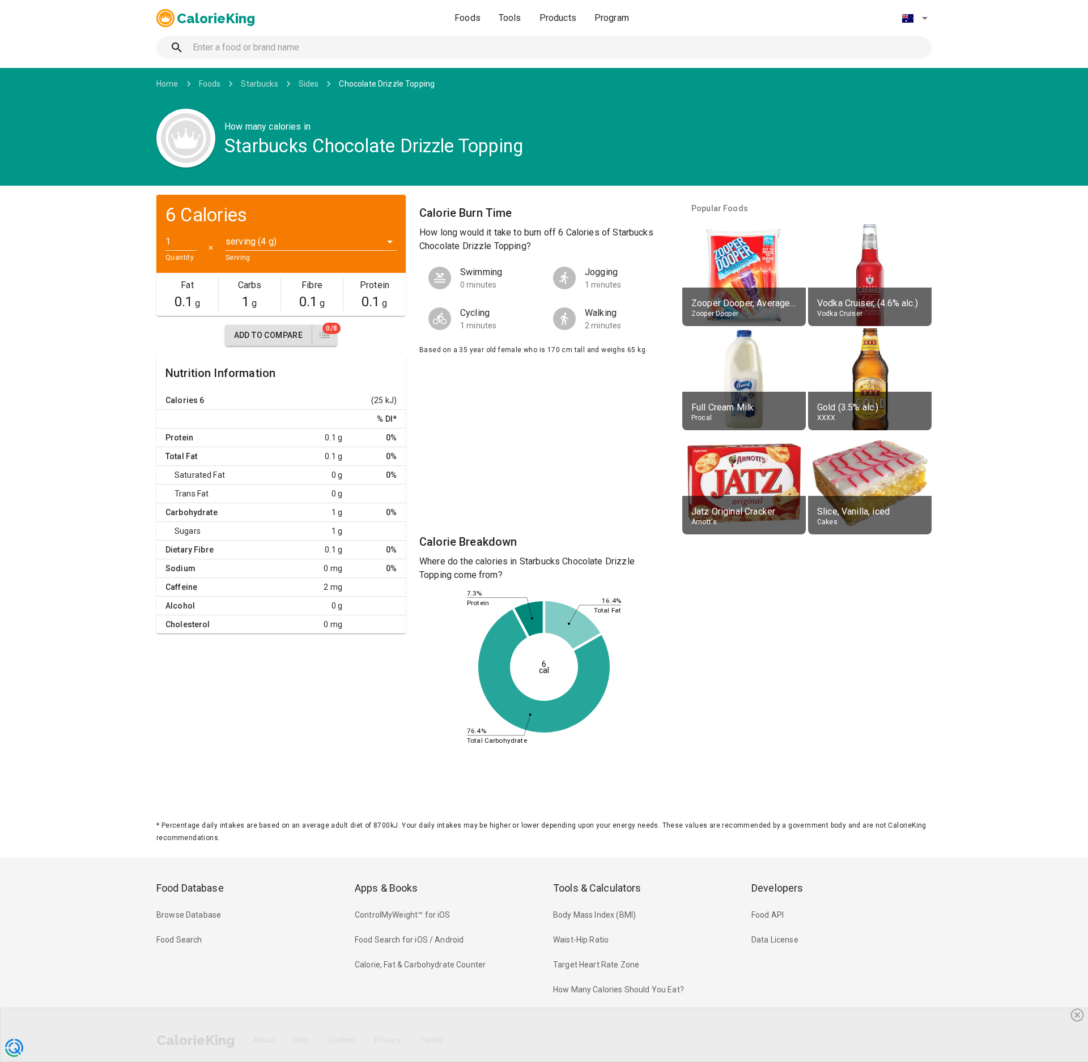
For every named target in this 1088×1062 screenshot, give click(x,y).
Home (167, 83)
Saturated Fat (200, 474)
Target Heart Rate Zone (596, 964)
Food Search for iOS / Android (409, 939)
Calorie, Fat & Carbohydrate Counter (420, 964)
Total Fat (181, 456)
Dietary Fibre (189, 549)
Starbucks (259, 83)
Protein (179, 437)
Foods (467, 17)
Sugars (188, 531)
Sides (309, 83)
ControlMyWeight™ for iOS (402, 914)
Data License (774, 939)
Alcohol (180, 605)
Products (557, 17)
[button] (915, 18)
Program (611, 17)
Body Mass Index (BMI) (594, 914)
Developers (777, 888)
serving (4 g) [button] (251, 241)
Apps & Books (386, 888)
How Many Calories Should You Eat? (618, 989)
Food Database (190, 888)
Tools (510, 17)
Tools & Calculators (597, 888)
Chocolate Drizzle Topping (387, 83)
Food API (767, 914)
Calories (181, 400)
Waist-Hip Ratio (581, 939)
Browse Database (188, 914)
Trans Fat (192, 493)
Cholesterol (187, 624)
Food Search (179, 939)
